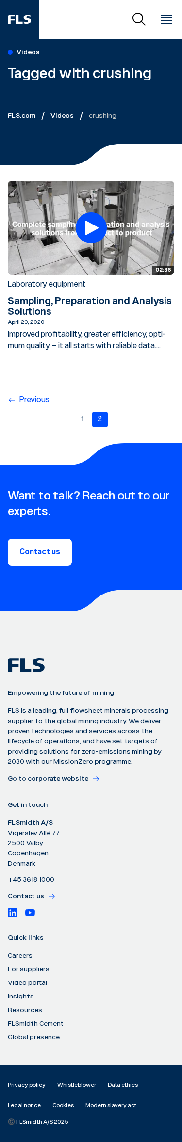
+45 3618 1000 (31, 879)
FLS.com (21, 116)
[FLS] (19, 19)
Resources (25, 1010)
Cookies (63, 1105)
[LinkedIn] (12, 912)
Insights (21, 996)
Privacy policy (27, 1085)
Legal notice (24, 1105)
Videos (62, 116)
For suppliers (29, 969)
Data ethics (123, 1085)
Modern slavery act (110, 1105)
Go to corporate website (48, 778)
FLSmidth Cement (36, 1023)
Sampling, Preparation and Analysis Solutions (90, 306)
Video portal (27, 983)
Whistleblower (76, 1085)
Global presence (34, 1037)
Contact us (39, 552)
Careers (20, 955)
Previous (34, 400)
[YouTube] (30, 912)
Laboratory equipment (47, 284)
